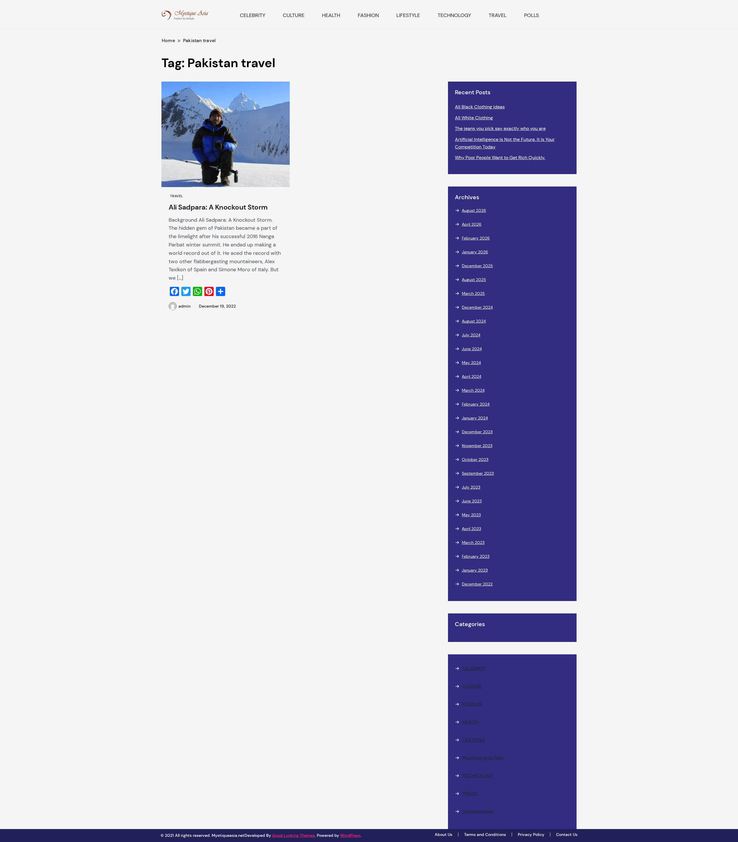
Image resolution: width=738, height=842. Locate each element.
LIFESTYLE (408, 15)
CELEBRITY (252, 15)
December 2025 (477, 265)
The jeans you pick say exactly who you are (500, 128)
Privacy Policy (531, 834)
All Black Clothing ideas (480, 107)
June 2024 (472, 348)
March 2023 (473, 542)
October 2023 (475, 459)
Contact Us (566, 834)
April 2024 (471, 376)
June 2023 (472, 501)
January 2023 (475, 570)
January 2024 (475, 418)
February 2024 (476, 404)
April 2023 (471, 528)
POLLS (531, 15)
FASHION (368, 15)
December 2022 (477, 584)
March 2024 (473, 390)
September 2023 (478, 473)
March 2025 (473, 293)
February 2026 (476, 238)
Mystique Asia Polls (483, 758)
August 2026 (474, 210)
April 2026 (471, 224)
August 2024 (474, 321)
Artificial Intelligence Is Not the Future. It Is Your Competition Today (505, 143)
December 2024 (477, 307)
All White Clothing (474, 118)
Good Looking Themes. (294, 835)
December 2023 (477, 431)
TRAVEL (498, 15)
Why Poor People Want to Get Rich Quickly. (500, 158)
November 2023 (477, 445)
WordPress (350, 835)
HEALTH (331, 15)
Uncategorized (477, 811)
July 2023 (471, 487)
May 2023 (471, 514)
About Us (443, 834)
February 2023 (476, 556)
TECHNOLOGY (454, 15)
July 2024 (471, 335)
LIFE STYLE (473, 740)
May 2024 (471, 362)
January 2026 (475, 252)
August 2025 (474, 279)
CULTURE (293, 15)
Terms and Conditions (485, 834)
